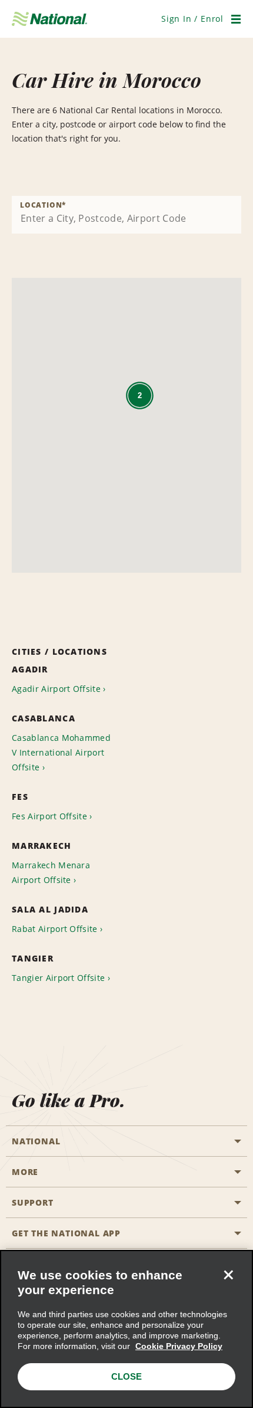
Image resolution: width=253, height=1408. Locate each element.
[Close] (228, 1275)
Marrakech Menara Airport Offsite (51, 872)
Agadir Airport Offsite (56, 688)
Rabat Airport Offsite (55, 928)
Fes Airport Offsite (49, 816)
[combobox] (126, 215)
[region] (126, 1329)
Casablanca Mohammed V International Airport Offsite (61, 752)
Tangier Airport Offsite (58, 977)
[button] (192, 18)
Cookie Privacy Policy (178, 1346)
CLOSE (126, 1376)
